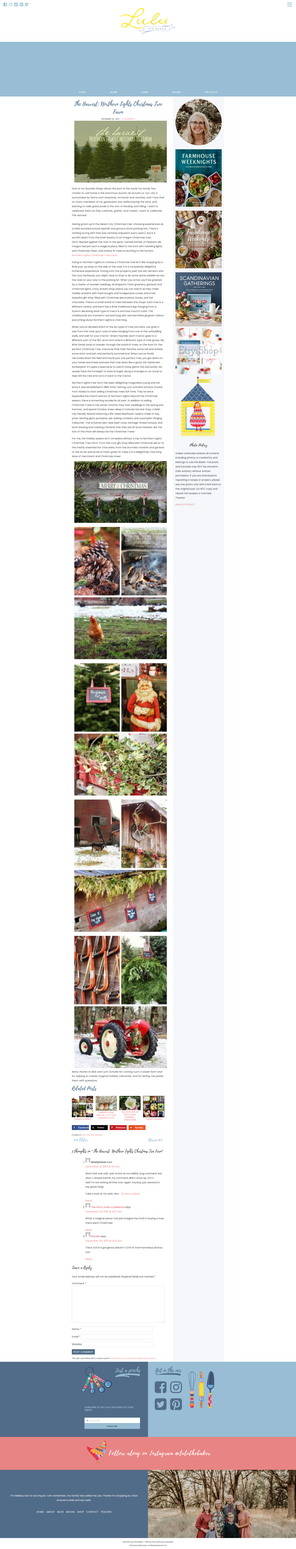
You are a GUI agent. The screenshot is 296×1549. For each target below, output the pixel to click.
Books (70, 1512)
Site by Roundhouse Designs (159, 1542)
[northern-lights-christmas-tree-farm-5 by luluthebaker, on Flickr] (120, 658)
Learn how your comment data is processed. (133, 1358)
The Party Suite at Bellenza (108, 1207)
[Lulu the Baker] (148, 22)
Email (76, 1336)
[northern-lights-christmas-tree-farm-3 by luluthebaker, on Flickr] (120, 794)
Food (82, 92)
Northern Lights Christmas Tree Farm (94, 255)
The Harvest (97, 1135)
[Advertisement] (148, 67)
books (176, 92)
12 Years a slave (130, 1193)
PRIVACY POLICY (185, 504)
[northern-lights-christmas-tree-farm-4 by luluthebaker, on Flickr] (120, 1067)
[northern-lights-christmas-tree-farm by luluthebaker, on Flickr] (120, 181)
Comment (79, 1283)
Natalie (95, 1236)
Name (76, 1329)
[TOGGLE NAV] (290, 4)
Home (113, 92)
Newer (152, 1140)
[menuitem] (5, 4)
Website (77, 1344)
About (50, 1512)
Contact (92, 1512)
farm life (86, 1135)
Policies (106, 1512)
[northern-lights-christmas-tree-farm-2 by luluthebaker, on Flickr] (120, 522)
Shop (80, 1512)
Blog (60, 1512)
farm (144, 92)
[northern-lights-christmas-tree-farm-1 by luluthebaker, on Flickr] (120, 931)
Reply (88, 1200)
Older (83, 1140)
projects (211, 92)
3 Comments (128, 119)
